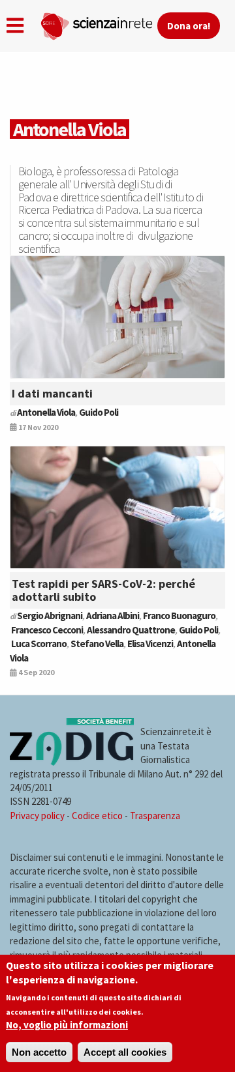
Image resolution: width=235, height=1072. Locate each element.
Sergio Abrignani (49, 615)
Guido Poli (98, 412)
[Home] (98, 23)
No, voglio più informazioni (67, 1025)
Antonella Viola (46, 412)
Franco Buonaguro (179, 615)
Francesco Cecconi (47, 630)
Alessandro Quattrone (131, 630)
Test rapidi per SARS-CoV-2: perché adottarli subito (103, 590)
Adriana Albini (112, 615)
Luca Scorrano (39, 643)
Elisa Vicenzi (150, 643)
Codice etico (97, 815)
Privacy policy (37, 815)
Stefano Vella (96, 643)
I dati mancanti (52, 393)
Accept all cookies (125, 1052)
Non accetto (39, 1052)
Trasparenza (155, 815)
